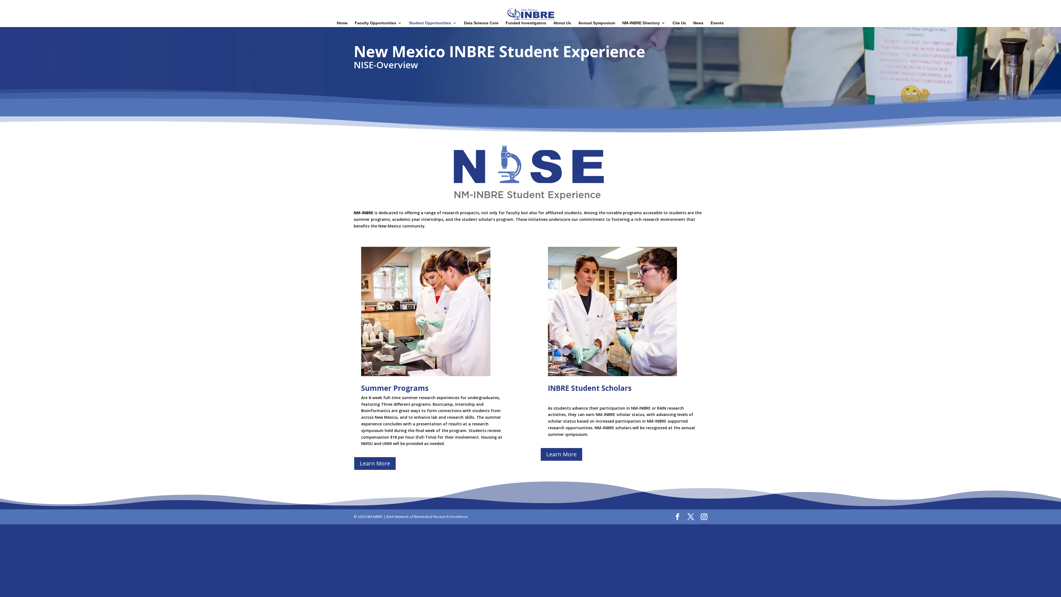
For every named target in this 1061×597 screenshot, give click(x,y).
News (698, 23)
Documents (1043, 4)
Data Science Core (481, 23)
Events (717, 23)
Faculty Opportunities (375, 23)
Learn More (375, 463)
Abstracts (1022, 4)
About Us (562, 23)
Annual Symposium (596, 23)
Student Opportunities (430, 23)
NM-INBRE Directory (641, 23)
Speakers (1002, 4)
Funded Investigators (526, 23)
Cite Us (679, 23)
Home (968, 4)
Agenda (984, 4)
